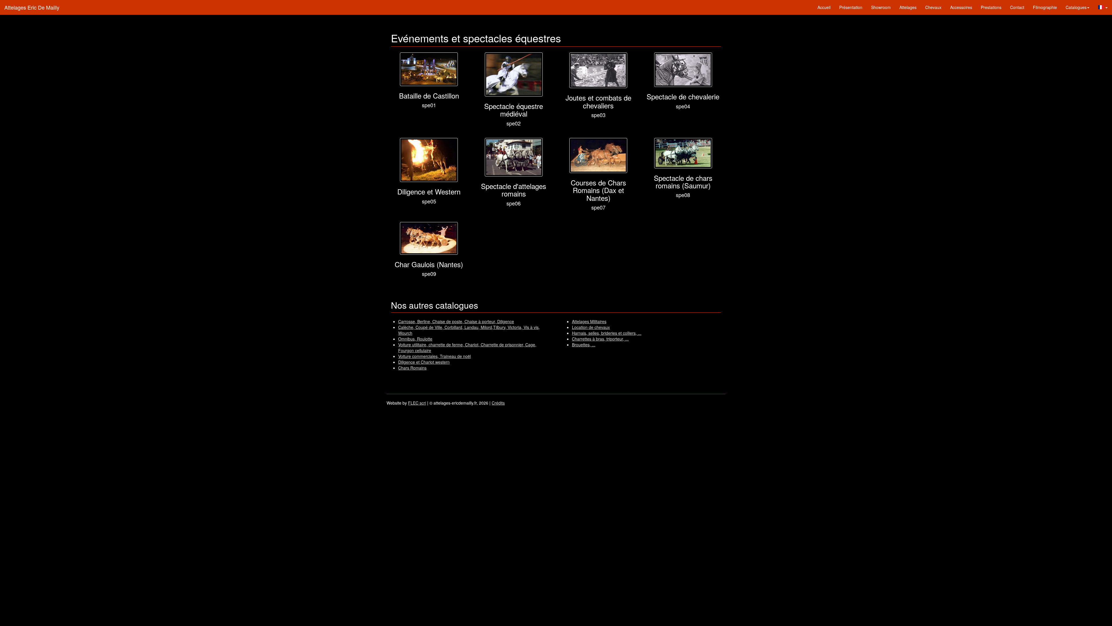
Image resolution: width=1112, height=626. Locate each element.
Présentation (850, 7)
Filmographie (1045, 7)
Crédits (498, 403)
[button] (1103, 7)
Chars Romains (412, 368)
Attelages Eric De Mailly (31, 7)
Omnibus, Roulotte (415, 339)
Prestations (991, 7)
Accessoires (961, 7)
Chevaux (933, 7)
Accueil (824, 7)
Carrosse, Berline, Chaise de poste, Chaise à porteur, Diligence (456, 321)
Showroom (881, 7)
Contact (1017, 7)
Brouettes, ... (583, 344)
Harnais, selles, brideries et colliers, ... (606, 333)
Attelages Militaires (589, 321)
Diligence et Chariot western (424, 362)
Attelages (908, 7)
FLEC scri (417, 403)
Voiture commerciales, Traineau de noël (434, 356)
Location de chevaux (591, 327)
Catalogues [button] (1076, 7)
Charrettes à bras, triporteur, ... (600, 339)
